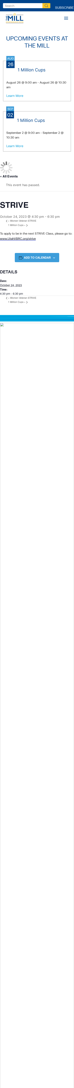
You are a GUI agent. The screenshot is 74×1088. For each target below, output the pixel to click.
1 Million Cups (16, 225)
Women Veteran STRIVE (22, 220)
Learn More (14, 96)
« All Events (9, 176)
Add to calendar (37, 257)
